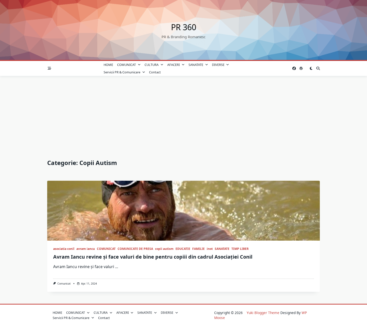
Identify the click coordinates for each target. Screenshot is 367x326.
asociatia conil (63, 249)
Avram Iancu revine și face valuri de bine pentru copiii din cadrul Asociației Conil (152, 256)
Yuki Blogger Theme (263, 312)
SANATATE (195, 64)
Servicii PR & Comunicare (122, 72)
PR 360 (183, 27)
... (116, 266)
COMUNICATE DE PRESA (135, 249)
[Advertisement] (183, 113)
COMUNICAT (126, 64)
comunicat (64, 283)
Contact (155, 72)
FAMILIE (198, 249)
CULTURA (152, 64)
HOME (108, 64)
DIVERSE (218, 64)
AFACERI (173, 64)
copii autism (164, 249)
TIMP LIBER (240, 249)
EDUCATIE (183, 249)
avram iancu (85, 249)
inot (210, 249)
